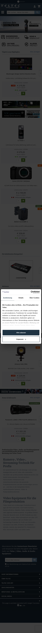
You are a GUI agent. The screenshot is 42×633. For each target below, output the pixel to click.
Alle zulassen (21, 332)
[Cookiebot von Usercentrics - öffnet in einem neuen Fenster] (31, 292)
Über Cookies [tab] (34, 298)
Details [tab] (21, 298)
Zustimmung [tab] (7, 298)
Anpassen (19, 339)
